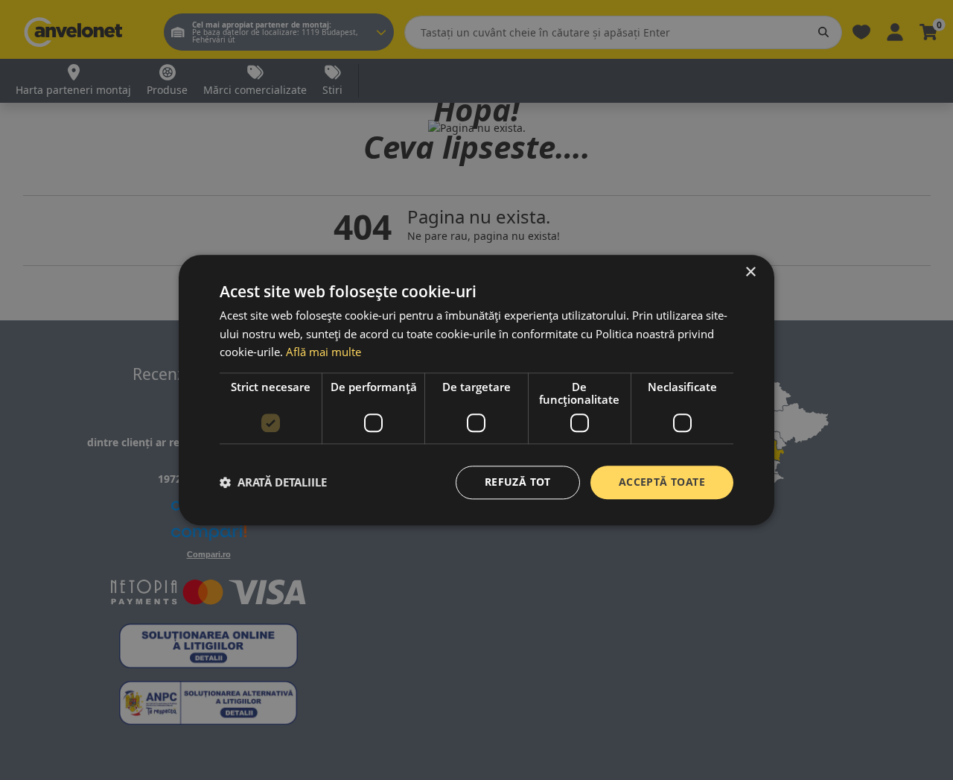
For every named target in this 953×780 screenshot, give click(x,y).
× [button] (750, 272)
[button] (273, 483)
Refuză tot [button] (518, 482)
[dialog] (476, 390)
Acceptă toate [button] (662, 482)
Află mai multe (323, 352)
